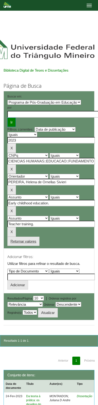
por (9, 107)
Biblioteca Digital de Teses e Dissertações (36, 70)
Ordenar (49, 304)
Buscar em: (14, 96)
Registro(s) (14, 312)
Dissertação (84, 396)
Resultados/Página (19, 298)
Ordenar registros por (62, 298)
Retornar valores (23, 241)
